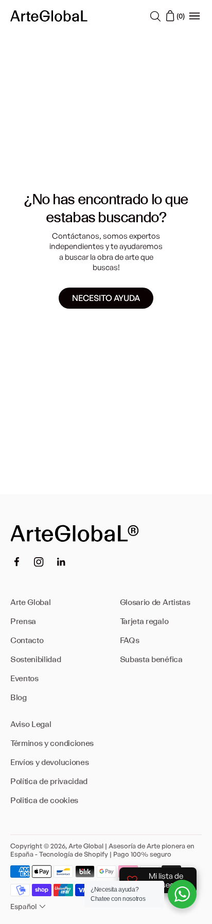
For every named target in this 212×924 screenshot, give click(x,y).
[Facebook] (16, 562)
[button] (29, 906)
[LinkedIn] (61, 562)
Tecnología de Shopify (73, 854)
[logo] (48, 15)
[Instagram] (38, 562)
